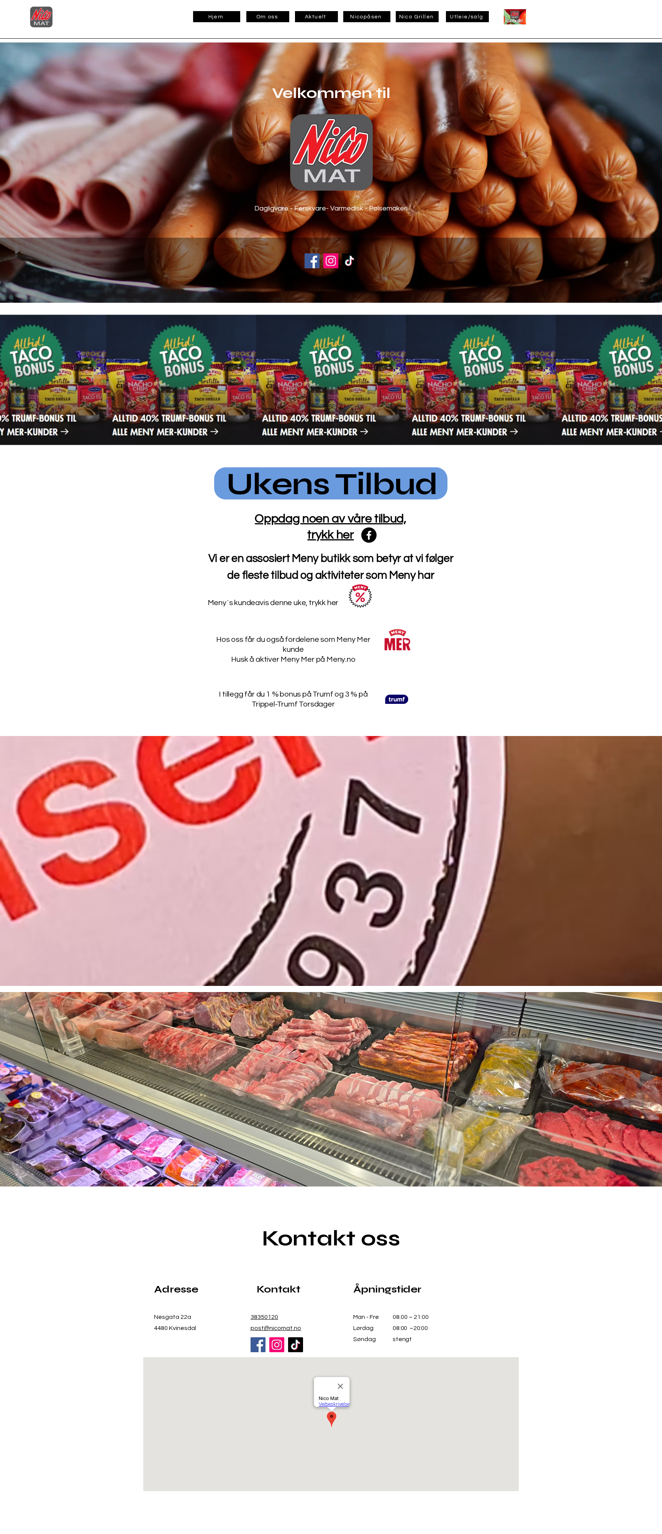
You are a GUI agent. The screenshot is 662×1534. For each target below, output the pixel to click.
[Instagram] (330, 260)
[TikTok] (349, 260)
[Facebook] (312, 260)
